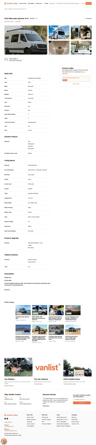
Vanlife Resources (61, 417)
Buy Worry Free (8, 21)
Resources (38, 3)
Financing (18, 21)
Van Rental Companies (63, 424)
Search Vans (30, 417)
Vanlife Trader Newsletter (63, 426)
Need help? (75, 419)
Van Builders (31, 3)
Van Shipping (30, 426)
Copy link (89, 18)
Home (5, 9)
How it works (76, 83)
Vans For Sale (22, 3)
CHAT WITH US (8, 422)
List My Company (46, 419)
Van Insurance (31, 424)
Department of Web (16, 435)
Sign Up (89, 3)
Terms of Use (75, 424)
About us (74, 417)
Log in (82, 3)
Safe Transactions (61, 421)
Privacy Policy (75, 421)
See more (7, 289)
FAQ (43, 421)
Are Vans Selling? (46, 424)
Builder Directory (31, 419)
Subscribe (82, 403)
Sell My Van (45, 417)
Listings (10, 9)
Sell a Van (52, 3)
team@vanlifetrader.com (10, 430)
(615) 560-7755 (10, 426)
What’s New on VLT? (62, 419)
